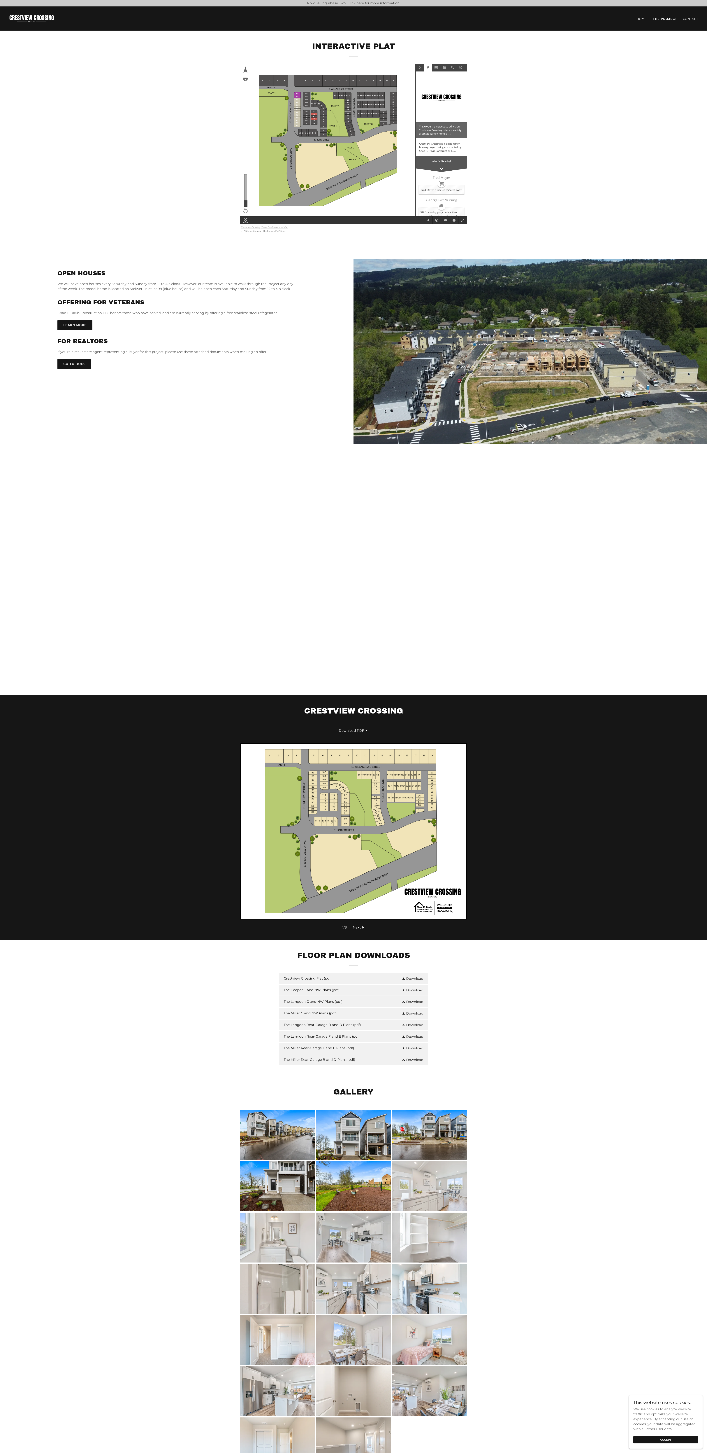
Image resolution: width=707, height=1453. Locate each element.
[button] (359, 927)
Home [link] (641, 19)
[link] (31, 18)
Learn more (75, 325)
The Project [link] (665, 19)
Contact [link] (690, 19)
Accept (666, 1439)
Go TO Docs (74, 364)
